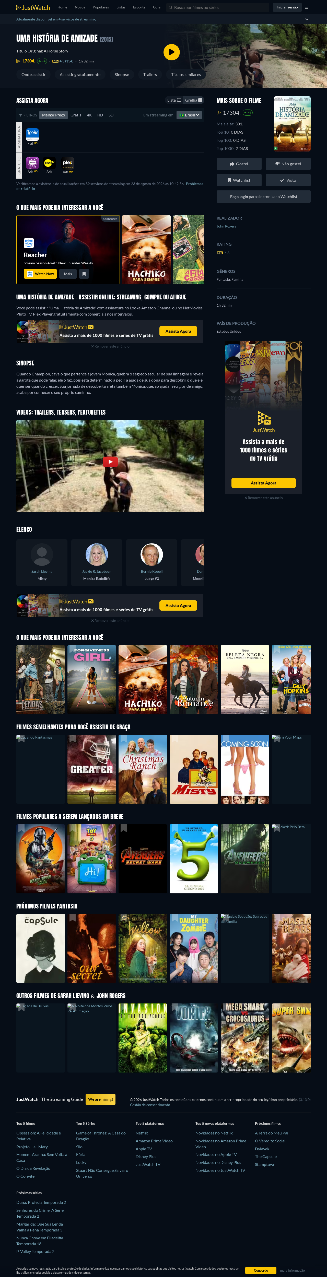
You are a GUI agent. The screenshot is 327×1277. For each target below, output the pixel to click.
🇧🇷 (187, 115)
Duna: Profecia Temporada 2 (41, 1202)
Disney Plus (146, 1156)
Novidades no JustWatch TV (220, 1170)
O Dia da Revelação (33, 1168)
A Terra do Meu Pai (271, 1132)
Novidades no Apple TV (216, 1154)
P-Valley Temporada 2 (35, 1251)
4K (89, 115)
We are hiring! (100, 1099)
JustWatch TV (148, 1164)
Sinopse (122, 74)
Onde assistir (33, 74)
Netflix (142, 1132)
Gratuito (19, 166)
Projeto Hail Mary (32, 1146)
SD (111, 115)
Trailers (150, 74)
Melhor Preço (53, 115)
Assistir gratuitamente (80, 74)
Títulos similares (186, 74)
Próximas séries (29, 1193)
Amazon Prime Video (154, 1140)
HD (100, 115)
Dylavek (262, 1148)
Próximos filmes (268, 1123)
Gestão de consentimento (150, 1104)
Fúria (80, 1154)
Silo (79, 1146)
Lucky (81, 1162)
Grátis (76, 115)
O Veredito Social (270, 1140)
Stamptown (265, 1164)
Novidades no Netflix (214, 1132)
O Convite (25, 1176)
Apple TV (144, 1148)
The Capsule (266, 1156)
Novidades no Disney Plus (218, 1162)
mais (68, 274)
